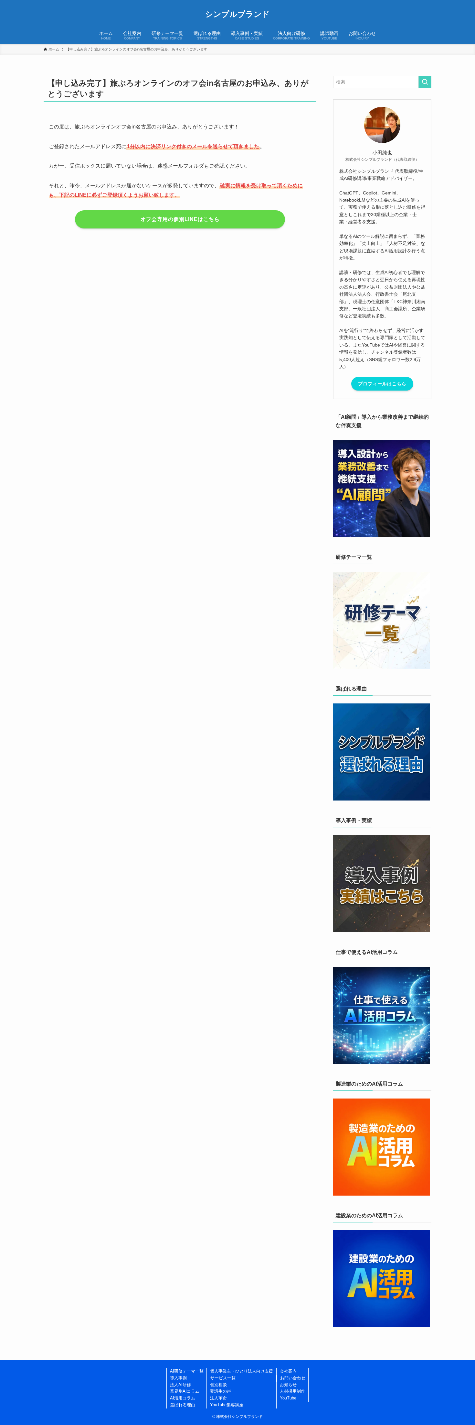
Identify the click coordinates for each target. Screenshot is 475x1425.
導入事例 (178, 1377)
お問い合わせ (292, 1377)
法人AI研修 (180, 1384)
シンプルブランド (237, 14)
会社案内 (288, 1371)
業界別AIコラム (184, 1391)
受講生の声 (220, 1391)
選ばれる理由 (182, 1404)
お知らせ (288, 1384)
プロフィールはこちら (382, 383)
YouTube (288, 1398)
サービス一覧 (223, 1377)
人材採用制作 (292, 1391)
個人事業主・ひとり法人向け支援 (241, 1371)
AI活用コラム (182, 1398)
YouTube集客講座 (226, 1404)
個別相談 (218, 1384)
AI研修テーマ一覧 (187, 1371)
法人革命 (218, 1398)
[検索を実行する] (424, 82)
